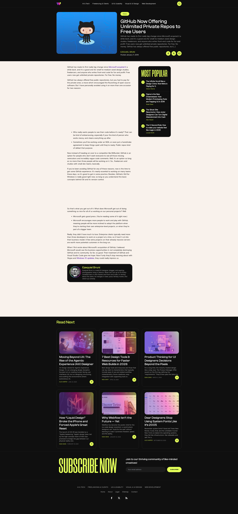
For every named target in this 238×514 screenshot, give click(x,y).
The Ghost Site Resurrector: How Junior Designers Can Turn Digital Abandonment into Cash (156, 113)
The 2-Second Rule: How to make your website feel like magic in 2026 (156, 127)
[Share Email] (179, 53)
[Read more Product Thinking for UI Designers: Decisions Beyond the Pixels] (177, 377)
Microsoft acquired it (117, 67)
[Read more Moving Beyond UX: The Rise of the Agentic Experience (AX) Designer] (92, 382)
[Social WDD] (111, 498)
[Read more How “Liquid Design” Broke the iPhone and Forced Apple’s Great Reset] (92, 444)
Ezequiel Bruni (91, 267)
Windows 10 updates (85, 258)
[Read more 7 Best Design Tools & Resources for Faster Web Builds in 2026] (134, 380)
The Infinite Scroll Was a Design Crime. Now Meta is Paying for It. (156, 83)
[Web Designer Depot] (59, 3)
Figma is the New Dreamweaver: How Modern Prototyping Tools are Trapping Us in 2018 (156, 98)
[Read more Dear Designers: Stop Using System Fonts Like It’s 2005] (177, 440)
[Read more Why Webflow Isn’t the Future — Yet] (134, 437)
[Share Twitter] (174, 53)
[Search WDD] (179, 3)
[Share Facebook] (168, 53)
